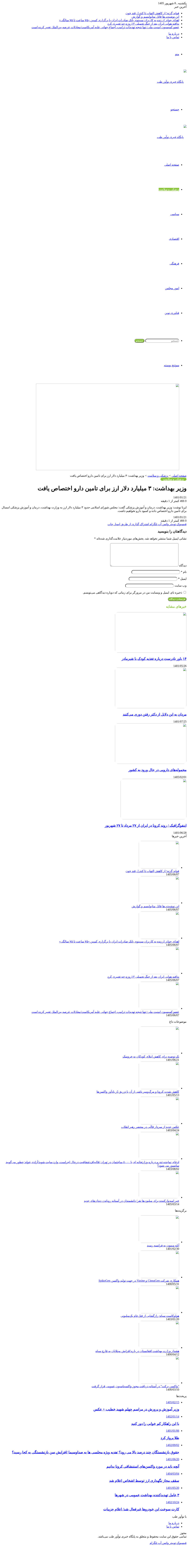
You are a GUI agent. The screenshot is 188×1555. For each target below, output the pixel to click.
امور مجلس (172, 288)
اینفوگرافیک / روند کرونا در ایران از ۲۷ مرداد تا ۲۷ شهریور (146, 825)
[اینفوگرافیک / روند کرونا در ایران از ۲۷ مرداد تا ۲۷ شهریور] (153, 818)
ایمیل (182, 578)
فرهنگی (174, 263)
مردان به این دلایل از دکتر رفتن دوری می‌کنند (155, 714)
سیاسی (174, 214)
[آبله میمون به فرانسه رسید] (159, 1241)
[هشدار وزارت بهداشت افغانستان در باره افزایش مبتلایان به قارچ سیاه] (159, 1347)
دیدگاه (183, 565)
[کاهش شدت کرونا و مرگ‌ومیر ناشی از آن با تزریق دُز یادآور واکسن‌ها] (159, 1088)
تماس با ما (173, 37)
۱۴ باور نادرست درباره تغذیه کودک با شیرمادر (154, 659)
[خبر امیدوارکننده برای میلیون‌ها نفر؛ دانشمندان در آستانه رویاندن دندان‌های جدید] (159, 1197)
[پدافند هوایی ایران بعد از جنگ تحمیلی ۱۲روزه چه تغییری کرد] (159, 973)
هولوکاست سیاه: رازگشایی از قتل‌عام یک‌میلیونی (150, 1315)
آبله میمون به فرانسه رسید (163, 1245)
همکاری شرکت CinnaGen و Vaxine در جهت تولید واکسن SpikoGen (139, 1280)
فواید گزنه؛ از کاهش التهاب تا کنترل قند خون (152, 13)
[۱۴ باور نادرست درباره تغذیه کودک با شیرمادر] (151, 651)
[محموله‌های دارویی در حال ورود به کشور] (151, 762)
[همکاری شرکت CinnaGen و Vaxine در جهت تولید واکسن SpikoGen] (159, 1277)
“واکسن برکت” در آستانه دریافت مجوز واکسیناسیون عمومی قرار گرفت (135, 1386)
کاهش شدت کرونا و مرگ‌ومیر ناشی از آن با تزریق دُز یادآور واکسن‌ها (138, 1091)
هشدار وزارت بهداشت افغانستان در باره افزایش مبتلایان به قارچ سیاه (137, 1351)
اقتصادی (174, 238)
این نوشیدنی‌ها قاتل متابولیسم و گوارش (155, 16)
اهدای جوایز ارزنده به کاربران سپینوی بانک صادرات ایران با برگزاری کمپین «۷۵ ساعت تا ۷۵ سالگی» (119, 20)
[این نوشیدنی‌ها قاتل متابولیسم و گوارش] (159, 902)
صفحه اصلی (171, 164)
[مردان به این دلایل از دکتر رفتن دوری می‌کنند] (151, 707)
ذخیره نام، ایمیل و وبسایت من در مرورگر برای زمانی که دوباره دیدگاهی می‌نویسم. (132, 592)
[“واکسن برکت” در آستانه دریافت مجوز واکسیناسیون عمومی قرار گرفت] (159, 1382)
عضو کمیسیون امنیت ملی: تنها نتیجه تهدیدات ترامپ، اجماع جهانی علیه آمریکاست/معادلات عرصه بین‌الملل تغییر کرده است (105, 27)
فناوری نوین (172, 312)
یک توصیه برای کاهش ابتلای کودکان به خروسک (151, 1056)
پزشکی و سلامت (169, 189)
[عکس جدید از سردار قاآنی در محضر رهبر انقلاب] (159, 1123)
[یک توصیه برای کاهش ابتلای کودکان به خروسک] (159, 1053)
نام (184, 571)
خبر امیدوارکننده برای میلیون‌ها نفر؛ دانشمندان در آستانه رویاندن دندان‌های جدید (131, 1200)
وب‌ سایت (181, 585)
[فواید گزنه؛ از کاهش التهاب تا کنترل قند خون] (159, 867)
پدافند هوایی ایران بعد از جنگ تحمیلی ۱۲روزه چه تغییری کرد (143, 23)
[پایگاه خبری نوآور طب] (172, 81)
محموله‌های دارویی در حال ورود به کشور (158, 770)
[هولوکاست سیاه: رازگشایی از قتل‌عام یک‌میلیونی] (159, 1312)
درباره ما (174, 33)
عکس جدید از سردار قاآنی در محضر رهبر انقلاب (150, 1126)
